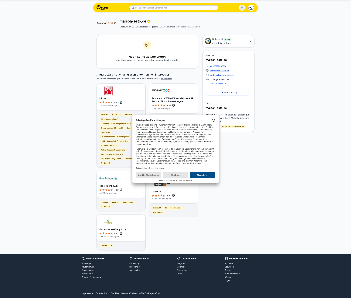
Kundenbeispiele (232, 273)
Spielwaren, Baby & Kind (111, 159)
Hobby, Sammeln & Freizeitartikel (114, 141)
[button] (242, 8)
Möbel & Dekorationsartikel (233, 127)
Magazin (181, 263)
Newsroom (182, 270)
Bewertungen (88, 270)
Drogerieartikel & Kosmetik (112, 128)
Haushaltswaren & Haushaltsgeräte (115, 137)
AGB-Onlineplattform (150, 293)
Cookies (115, 293)
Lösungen (229, 267)
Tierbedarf (105, 163)
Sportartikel (129, 159)
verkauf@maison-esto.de (222, 75)
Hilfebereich (135, 267)
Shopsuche (134, 270)
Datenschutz (102, 293)
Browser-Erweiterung (91, 277)
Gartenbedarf (132, 128)
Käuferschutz (88, 267)
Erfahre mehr (166, 79)
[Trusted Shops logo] (102, 7)
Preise (228, 270)
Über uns (181, 267)
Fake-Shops (135, 263)
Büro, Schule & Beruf (109, 119)
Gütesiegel (86, 263)
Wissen (228, 277)
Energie (115, 202)
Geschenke (105, 132)
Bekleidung (116, 115)
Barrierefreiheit (129, 293)
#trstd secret (87, 273)
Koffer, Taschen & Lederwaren (113, 150)
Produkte (229, 263)
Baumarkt (104, 115)
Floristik (128, 115)
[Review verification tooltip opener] (148, 21)
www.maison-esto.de (219, 70)
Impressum (87, 293)
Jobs (179, 273)
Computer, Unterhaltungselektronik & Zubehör (119, 123)
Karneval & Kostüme (109, 145)
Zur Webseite (227, 92)
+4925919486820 (218, 66)
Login (227, 280)
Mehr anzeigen (217, 83)
